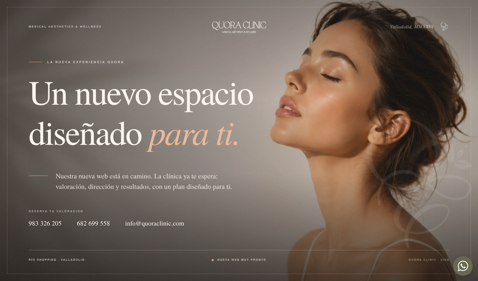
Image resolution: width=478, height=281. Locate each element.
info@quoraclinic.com (154, 223)
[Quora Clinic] (239, 27)
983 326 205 (45, 223)
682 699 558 (93, 223)
